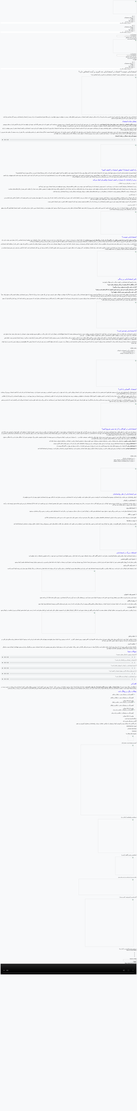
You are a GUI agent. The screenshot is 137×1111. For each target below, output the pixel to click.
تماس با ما (131, 20)
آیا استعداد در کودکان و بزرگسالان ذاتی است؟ (125, 660)
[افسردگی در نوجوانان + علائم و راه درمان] (123, 709)
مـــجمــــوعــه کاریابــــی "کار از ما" (127, 948)
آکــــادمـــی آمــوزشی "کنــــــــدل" (127, 897)
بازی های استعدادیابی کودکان (127, 353)
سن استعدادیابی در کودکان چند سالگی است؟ (125, 676)
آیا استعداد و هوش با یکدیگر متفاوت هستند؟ (126, 654)
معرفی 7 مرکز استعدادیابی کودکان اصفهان (123, 461)
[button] (68, 34)
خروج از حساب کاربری (125, 22)
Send (135, 961)
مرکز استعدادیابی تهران (128, 351)
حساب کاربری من (129, 21)
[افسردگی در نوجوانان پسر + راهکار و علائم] (123, 694)
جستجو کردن (133, 36)
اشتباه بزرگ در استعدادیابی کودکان (125, 350)
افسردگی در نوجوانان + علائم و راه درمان (122, 713)
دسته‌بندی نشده (130, 74)
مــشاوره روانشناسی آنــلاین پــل (128, 817)
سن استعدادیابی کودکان (128, 458)
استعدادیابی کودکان (70, 240)
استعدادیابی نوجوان (80, 244)
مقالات (132, 18)
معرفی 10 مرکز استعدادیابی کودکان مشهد (124, 459)
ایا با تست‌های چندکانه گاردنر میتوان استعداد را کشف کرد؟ (122, 671)
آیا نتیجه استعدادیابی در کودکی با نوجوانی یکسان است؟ (123, 665)
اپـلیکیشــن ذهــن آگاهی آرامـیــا (128, 855)
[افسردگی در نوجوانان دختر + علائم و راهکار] (123, 702)
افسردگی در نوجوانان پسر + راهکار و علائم (122, 697)
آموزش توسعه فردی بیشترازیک (129, 742)
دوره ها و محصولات (129, 17)
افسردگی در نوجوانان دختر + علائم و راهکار (122, 705)
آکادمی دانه (20, 247)
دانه (133, 16)
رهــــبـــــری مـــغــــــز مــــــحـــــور (127, 877)
